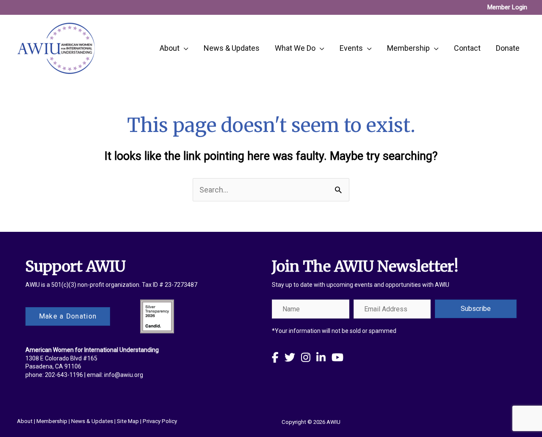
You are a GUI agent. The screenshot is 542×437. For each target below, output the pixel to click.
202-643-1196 (64, 374)
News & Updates (92, 421)
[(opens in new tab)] (157, 315)
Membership (51, 421)
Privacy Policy (160, 421)
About (25, 421)
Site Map (128, 421)
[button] (476, 309)
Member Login (507, 7)
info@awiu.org (123, 374)
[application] (184, 48)
